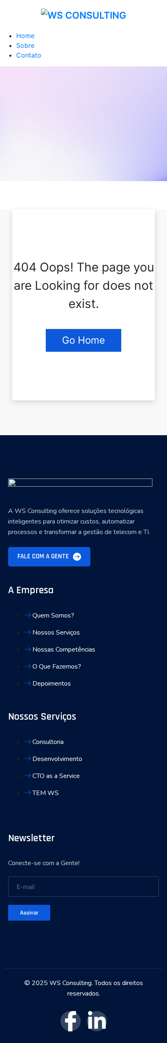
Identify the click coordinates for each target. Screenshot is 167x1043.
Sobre (25, 45)
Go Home (83, 340)
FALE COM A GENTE (44, 556)
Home (25, 36)
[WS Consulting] (83, 15)
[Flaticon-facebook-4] (70, 1021)
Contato (28, 55)
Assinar (29, 912)
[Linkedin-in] (97, 1021)
